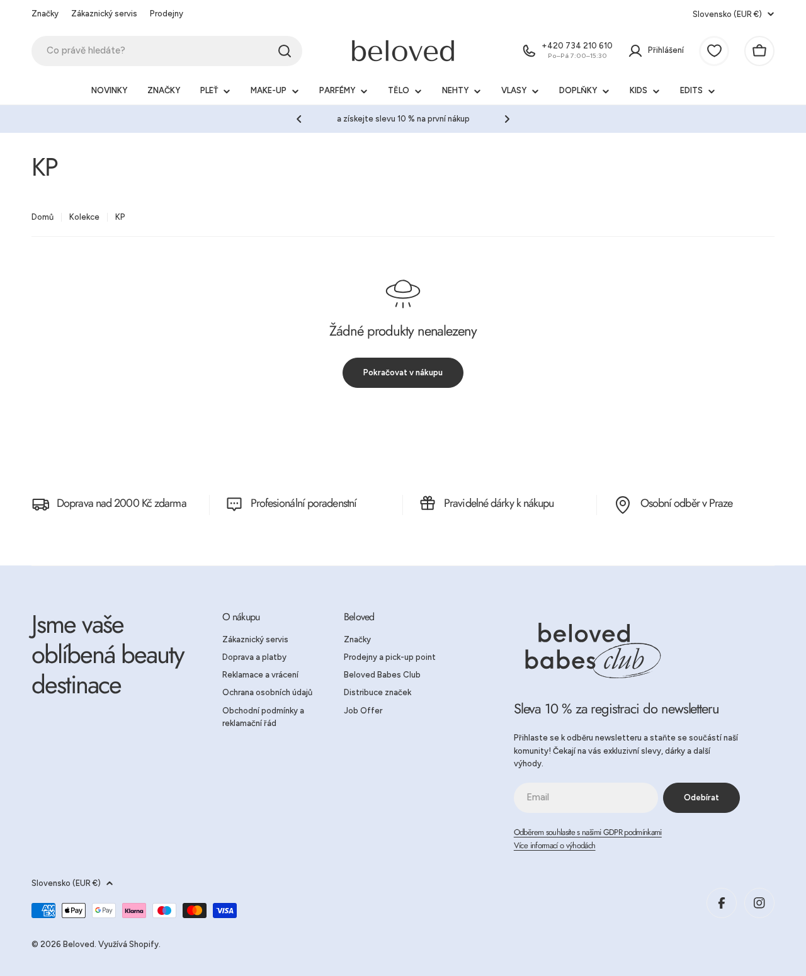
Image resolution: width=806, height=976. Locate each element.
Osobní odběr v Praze (686, 503)
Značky (45, 13)
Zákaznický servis (104, 13)
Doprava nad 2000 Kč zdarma (121, 503)
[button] (299, 119)
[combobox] (166, 51)
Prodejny (166, 13)
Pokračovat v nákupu (403, 372)
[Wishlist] (714, 51)
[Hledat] (284, 51)
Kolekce (84, 217)
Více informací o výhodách (555, 845)
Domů (42, 217)
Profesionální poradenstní (304, 503)
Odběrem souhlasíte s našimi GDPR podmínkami (588, 832)
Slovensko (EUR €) (727, 14)
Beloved (78, 944)
